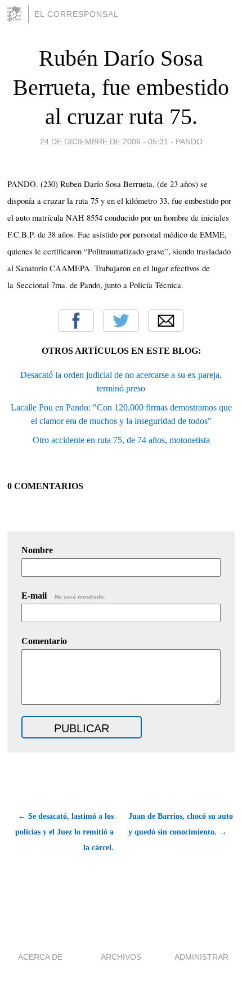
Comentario (44, 641)
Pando (189, 141)
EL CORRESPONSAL (76, 14)
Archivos (121, 956)
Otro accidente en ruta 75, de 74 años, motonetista (121, 440)
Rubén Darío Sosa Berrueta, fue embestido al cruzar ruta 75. (121, 87)
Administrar (201, 956)
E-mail (63, 595)
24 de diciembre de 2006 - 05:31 (104, 141)
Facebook (76, 320)
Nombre (37, 550)
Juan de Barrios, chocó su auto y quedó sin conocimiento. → (180, 824)
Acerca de (40, 956)
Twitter (121, 320)
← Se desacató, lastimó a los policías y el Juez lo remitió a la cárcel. (64, 832)
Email (166, 320)
